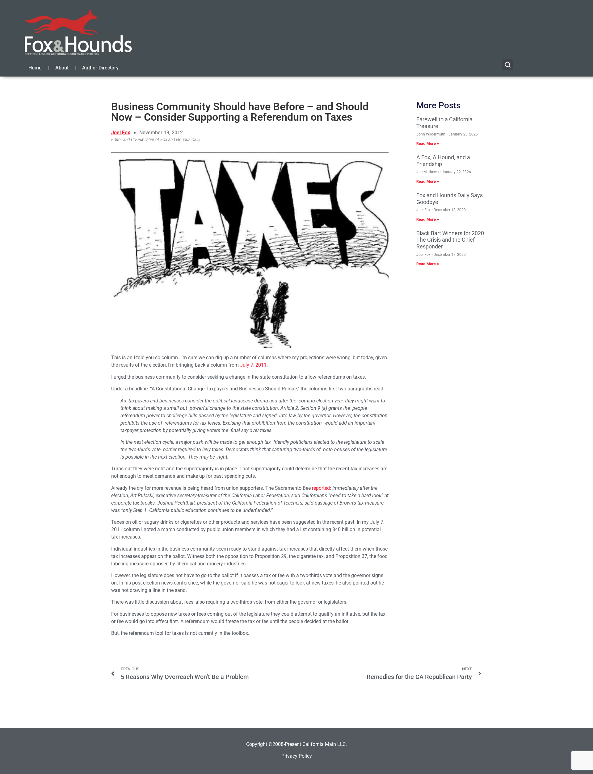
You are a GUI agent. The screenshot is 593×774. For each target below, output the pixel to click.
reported (321, 488)
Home (35, 68)
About (62, 68)
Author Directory (100, 68)
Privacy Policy (296, 756)
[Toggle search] (507, 64)
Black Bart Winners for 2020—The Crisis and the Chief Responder (452, 240)
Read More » (427, 143)
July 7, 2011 (253, 365)
